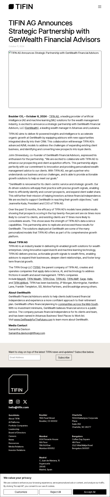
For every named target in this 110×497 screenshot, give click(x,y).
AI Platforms (14, 422)
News (11, 439)
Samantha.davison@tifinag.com (27, 333)
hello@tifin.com (19, 407)
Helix (90, 278)
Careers (12, 436)
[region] (55, 485)
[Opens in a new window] (11, 402)
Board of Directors (17, 432)
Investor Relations (17, 450)
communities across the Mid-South (78, 304)
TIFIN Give (48, 278)
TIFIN (37, 267)
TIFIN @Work (20, 282)
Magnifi (21, 278)
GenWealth (31, 127)
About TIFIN (14, 418)
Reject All (55, 491)
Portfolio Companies (18, 425)
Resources (14, 443)
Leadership (14, 429)
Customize (21, 491)
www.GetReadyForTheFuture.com (33, 319)
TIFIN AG (54, 116)
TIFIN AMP (73, 278)
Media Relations (16, 446)
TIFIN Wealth (34, 278)
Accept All (89, 491)
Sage (83, 278)
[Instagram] (18, 402)
